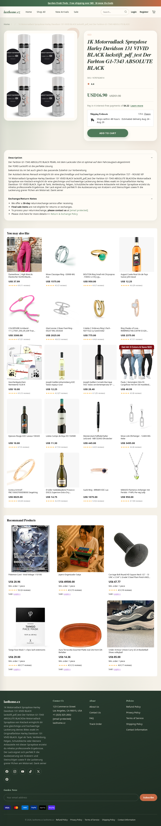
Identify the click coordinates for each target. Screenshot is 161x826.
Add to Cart (107, 133)
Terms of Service (135, 718)
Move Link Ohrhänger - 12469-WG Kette (135, 437)
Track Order (95, 723)
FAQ (91, 718)
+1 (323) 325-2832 (62, 714)
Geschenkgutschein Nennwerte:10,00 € (17, 383)
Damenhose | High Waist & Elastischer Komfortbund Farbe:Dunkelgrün (20, 276)
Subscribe (148, 797)
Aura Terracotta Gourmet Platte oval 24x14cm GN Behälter (80, 651)
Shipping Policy (134, 723)
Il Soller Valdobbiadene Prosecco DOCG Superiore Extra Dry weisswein (60, 491)
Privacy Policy (133, 712)
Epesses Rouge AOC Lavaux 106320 (24, 436)
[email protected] (79, 210)
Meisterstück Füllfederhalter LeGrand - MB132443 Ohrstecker (97, 437)
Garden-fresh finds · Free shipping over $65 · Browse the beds (80, 3)
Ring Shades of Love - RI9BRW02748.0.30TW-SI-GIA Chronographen (134, 329)
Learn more (136, 105)
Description (15, 157)
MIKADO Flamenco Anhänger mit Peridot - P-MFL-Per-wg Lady (135, 491)
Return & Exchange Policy (64, 213)
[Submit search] (125, 12)
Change (147, 114)
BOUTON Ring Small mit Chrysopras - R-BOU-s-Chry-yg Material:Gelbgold (99, 276)
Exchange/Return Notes (22, 198)
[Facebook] (7, 771)
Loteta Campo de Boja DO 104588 (61, 436)
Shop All (41, 11)
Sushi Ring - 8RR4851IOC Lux (95, 490)
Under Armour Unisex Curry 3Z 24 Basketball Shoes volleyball (128, 651)
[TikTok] (30, 771)
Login (134, 12)
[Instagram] (15, 771)
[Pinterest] (7, 779)
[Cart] (153, 11)
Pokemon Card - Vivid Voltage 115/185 (25, 574)
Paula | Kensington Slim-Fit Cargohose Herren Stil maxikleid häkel (135, 383)
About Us (94, 706)
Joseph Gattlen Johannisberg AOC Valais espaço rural (60, 383)
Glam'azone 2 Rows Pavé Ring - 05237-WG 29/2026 (59, 329)
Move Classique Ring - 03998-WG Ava (60, 275)
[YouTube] (22, 771)
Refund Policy (133, 706)
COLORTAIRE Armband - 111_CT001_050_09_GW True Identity (21, 329)
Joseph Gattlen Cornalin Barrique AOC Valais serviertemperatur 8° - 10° (98, 383)
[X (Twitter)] (38, 771)
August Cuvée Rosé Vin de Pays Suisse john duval (134, 275)
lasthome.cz (12, 11)
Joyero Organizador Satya (70, 574)
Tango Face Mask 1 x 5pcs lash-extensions (26, 650)
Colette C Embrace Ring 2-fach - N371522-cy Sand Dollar (97, 329)
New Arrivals (62, 11)
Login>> (17, 594)
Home (29, 11)
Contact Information (136, 729)
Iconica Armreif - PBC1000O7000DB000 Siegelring (23, 491)
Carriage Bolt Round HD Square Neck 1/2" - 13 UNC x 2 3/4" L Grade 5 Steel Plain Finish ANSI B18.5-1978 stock (129, 576)
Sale (76, 11)
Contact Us (95, 712)
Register (144, 12)
